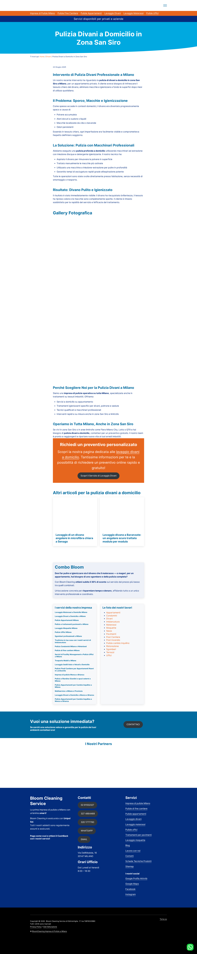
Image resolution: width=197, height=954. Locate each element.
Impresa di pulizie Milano (137, 803)
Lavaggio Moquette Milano (66, 628)
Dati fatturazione (50, 927)
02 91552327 (87, 805)
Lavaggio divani (133, 819)
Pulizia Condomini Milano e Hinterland (71, 646)
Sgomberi (111, 649)
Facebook (130, 889)
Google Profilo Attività (136, 878)
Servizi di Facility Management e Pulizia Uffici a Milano (74, 655)
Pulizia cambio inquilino (117, 643)
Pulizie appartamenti (135, 814)
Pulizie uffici (131, 829)
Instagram (130, 894)
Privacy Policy (35, 927)
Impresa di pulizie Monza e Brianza (69, 675)
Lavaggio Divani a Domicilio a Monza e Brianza (74, 695)
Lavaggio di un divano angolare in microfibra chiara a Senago (74, 538)
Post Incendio (113, 640)
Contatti (129, 856)
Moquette (111, 628)
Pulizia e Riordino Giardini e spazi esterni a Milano (73, 680)
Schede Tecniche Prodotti (138, 861)
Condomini (111, 615)
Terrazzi (110, 652)
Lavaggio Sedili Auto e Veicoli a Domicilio (72, 664)
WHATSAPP (87, 830)
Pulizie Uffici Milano (63, 632)
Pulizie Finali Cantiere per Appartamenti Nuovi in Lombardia (74, 669)
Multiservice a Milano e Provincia (69, 691)
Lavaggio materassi (135, 824)
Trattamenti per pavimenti (138, 835)
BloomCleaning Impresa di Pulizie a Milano (49, 931)
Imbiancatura (113, 621)
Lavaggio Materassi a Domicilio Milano (71, 612)
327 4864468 (88, 813)
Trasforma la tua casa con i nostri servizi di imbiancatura (73, 641)
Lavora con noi (132, 850)
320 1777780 (87, 822)
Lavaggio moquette (135, 840)
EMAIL (84, 839)
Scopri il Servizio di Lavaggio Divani (98, 475)
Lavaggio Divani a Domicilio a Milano (70, 616)
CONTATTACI (133, 724)
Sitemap (129, 866)
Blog (127, 845)
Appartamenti (113, 612)
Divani (109, 618)
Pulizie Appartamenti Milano (67, 620)
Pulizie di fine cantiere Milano (67, 650)
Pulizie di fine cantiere (136, 808)
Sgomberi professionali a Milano (68, 636)
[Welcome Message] (190, 947)
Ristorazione (112, 646)
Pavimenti (111, 634)
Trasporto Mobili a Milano (65, 660)
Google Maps (132, 883)
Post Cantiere (113, 637)
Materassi (111, 624)
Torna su (163, 919)
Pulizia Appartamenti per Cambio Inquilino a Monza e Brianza (73, 700)
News (109, 631)
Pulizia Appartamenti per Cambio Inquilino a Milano (73, 686)
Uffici (109, 655)
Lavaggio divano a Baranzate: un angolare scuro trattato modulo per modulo (122, 538)
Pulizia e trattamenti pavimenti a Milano (71, 624)
